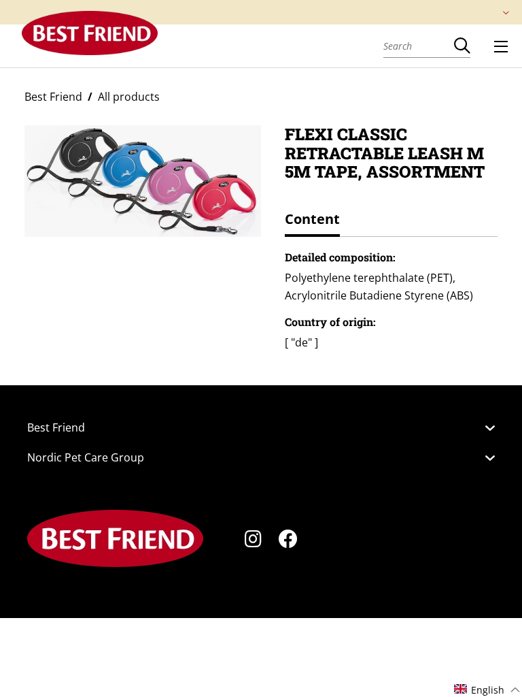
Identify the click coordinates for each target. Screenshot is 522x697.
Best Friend (53, 96)
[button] (487, 689)
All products (129, 96)
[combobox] (418, 45)
